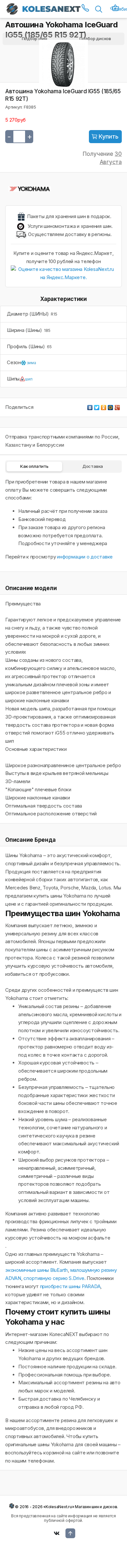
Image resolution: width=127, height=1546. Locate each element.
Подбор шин (34, 38)
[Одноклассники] (103, 406)
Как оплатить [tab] (34, 466)
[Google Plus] (117, 406)
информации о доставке (85, 557)
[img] (105, 136)
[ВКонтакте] (90, 406)
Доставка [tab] (92, 466)
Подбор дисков (95, 38)
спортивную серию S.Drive (53, 1278)
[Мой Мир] (110, 406)
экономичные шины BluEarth (36, 1270)
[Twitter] (96, 406)
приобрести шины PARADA (70, 1286)
